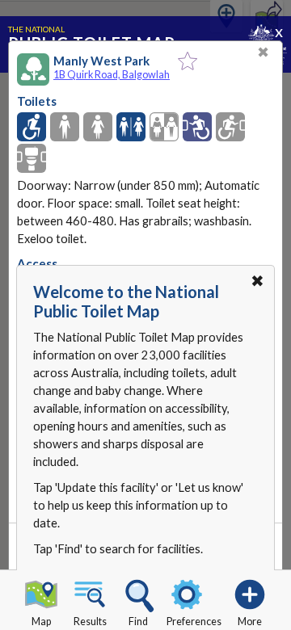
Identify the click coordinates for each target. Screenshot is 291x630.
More (250, 621)
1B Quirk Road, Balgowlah (111, 75)
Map (41, 621)
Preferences (194, 621)
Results (90, 621)
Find (138, 621)
